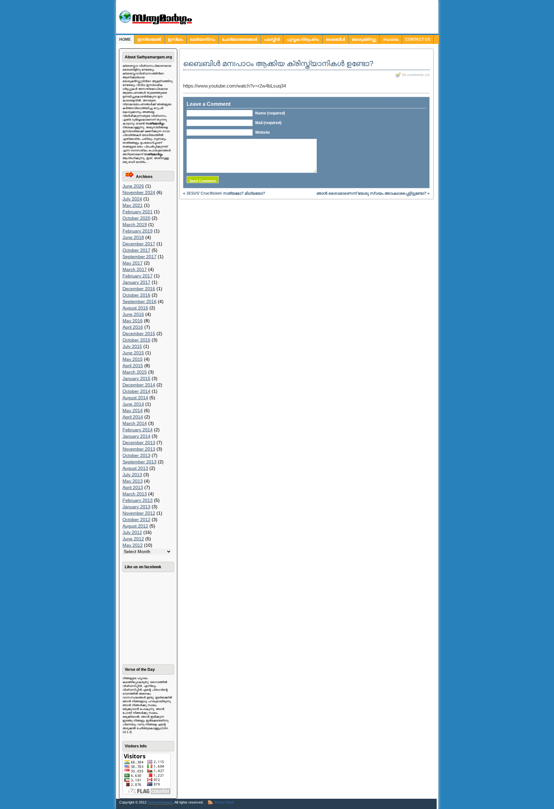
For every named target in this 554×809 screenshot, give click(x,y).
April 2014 (132, 416)
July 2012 (132, 532)
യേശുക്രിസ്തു (364, 39)
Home (125, 39)
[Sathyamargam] (155, 23)
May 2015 (132, 359)
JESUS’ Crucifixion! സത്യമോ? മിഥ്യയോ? (225, 193)
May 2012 (132, 545)
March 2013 (134, 493)
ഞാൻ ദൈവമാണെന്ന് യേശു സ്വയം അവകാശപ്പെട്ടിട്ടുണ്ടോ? (371, 193)
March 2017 (134, 269)
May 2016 (132, 320)
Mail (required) (268, 123)
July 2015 (132, 346)
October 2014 (136, 391)
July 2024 (132, 198)
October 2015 (136, 339)
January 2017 (136, 282)
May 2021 (132, 205)
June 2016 (133, 314)
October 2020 (136, 218)
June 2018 (133, 237)
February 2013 (137, 500)
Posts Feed (224, 802)
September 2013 (139, 461)
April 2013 (132, 487)
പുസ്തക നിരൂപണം (303, 39)
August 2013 (135, 468)
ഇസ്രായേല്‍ (149, 39)
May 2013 (132, 481)
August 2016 (135, 307)
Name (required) (270, 113)
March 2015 (134, 372)
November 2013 (138, 448)
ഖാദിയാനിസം (202, 39)
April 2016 (132, 327)
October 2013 (136, 455)
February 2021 (137, 211)
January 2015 (136, 378)
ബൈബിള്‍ (335, 39)
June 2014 (133, 404)
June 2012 (133, 538)
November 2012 (138, 513)
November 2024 (138, 192)
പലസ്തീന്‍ (272, 39)
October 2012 (136, 519)
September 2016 (139, 301)
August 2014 (135, 397)
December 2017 (138, 243)
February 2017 (137, 275)
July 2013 (132, 474)
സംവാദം (391, 39)
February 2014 (137, 429)
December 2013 (138, 442)
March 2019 (134, 224)
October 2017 (136, 250)
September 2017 (139, 256)
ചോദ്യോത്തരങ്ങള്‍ (239, 39)
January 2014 (136, 436)
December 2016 (138, 288)
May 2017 (132, 262)
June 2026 (133, 186)
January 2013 (136, 506)
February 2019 (137, 230)
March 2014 (134, 423)
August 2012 (135, 525)
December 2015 (138, 333)
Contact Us (417, 39)
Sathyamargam (160, 802)
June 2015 (133, 352)
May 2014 (132, 410)
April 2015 (132, 365)
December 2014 (138, 384)
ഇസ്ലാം (175, 39)
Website (262, 132)
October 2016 (136, 295)
